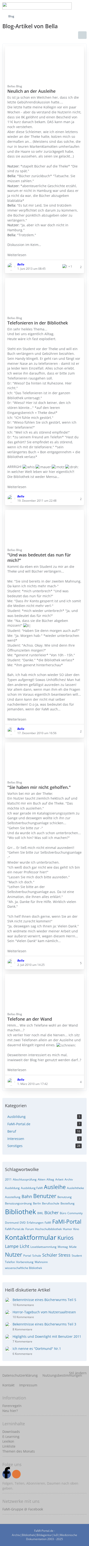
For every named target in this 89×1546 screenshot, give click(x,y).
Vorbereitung (24, 1262)
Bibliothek (20, 1211)
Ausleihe (55, 1187)
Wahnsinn (41, 1262)
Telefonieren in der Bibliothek (37, 323)
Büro (63, 1213)
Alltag (50, 1179)
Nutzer (13, 1254)
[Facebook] (6, 1474)
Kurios (65, 1237)
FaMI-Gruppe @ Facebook (22, 1509)
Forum (29, 1229)
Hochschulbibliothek (48, 1229)
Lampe (12, 1246)
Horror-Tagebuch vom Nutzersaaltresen (44, 1312)
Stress (64, 1255)
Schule (36, 1256)
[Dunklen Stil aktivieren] (71, 6)
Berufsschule (50, 1203)
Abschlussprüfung (25, 1179)
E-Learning (10, 1436)
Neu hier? (10, 1410)
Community (75, 1213)
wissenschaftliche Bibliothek (23, 1268)
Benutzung (64, 1197)
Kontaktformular (30, 1237)
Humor (67, 1229)
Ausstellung (12, 1197)
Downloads (11, 1431)
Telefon (10, 1262)
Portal (27, 1256)
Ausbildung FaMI (32, 1188)
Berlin (37, 1203)
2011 (8, 1179)
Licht (24, 1246)
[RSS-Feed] (16, 1474)
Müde (73, 1247)
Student (77, 1256)
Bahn (27, 1196)
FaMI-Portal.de (14, 1229)
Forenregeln (12, 1405)
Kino (76, 1229)
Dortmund (12, 1223)
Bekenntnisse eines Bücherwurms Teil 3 (44, 1324)
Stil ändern (78, 1373)
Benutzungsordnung (18, 1203)
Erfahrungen (35, 1223)
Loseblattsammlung (43, 1247)
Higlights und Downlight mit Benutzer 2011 (47, 1336)
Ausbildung (12, 1188)
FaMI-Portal (66, 1221)
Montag (63, 1247)
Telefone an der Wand (29, 1019)
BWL (40, 1213)
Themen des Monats (18, 1451)
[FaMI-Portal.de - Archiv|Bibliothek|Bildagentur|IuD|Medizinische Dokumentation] (37, 6)
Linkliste (8, 1446)
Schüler (49, 1255)
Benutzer (44, 1196)
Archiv (69, 1179)
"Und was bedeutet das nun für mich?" (39, 557)
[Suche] (47, 6)
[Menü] (83, 6)
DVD (23, 1223)
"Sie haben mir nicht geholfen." (39, 787)
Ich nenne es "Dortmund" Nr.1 (37, 1348)
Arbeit (59, 1179)
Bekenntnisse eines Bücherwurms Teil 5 (44, 1299)
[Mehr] (82, 35)
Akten (41, 1179)
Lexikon (8, 1441)
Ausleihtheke (75, 1188)
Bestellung (68, 1203)
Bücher (51, 1212)
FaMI (48, 1223)
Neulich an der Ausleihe (31, 91)
